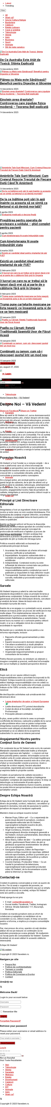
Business (9, 40)
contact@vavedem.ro (22, 902)
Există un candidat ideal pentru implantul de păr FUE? (22, 263)
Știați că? (9, 17)
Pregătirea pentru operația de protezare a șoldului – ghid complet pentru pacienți (25, 223)
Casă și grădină (12, 30)
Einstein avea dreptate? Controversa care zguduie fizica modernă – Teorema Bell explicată (24, 103)
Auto (7, 37)
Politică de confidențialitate (18, 967)
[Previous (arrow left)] (1, 1053)
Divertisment (11, 1079)
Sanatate (9, 413)
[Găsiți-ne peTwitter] (1, 507)
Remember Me (10, 1011)
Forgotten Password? (10, 1021)
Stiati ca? (9, 1094)
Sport (7, 42)
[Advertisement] (25, 140)
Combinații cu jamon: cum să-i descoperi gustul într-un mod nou (23, 353)
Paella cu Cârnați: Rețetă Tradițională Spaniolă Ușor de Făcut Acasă (25, 331)
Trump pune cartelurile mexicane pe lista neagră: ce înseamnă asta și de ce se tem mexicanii (25, 308)
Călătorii (9, 25)
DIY (6, 1087)
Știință (8, 35)
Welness (9, 1075)
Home (3, 397)
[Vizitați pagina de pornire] (6, 374)
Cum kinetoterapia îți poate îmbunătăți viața (19, 243)
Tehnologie (10, 32)
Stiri (7, 1065)
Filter (3, 10)
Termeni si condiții (14, 969)
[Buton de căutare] (22, 1055)
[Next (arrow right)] (4, 1053)
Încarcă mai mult (7, 363)
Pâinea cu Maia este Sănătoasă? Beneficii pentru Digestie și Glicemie (25, 81)
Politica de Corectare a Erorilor (20, 974)
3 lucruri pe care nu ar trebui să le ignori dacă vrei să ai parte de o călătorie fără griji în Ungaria (23, 284)
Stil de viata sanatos (15, 47)
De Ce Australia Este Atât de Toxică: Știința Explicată (20, 61)
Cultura (8, 1084)
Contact (9, 977)
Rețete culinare (12, 27)
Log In (3, 1048)
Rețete (8, 1077)
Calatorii (9, 1082)
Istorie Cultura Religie (15, 20)
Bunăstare (10, 22)
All (6, 15)
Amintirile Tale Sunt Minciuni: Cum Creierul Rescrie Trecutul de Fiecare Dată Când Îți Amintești (25, 179)
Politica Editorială (13, 972)
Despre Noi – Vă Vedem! (18, 397)
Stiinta (8, 1070)
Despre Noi (10, 964)
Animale (9, 44)
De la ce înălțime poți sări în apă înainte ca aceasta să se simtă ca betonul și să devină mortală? (23, 202)
